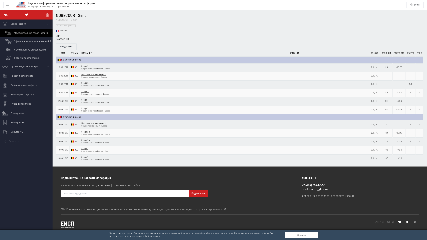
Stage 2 (85, 66)
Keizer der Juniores (71, 60)
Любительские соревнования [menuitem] (29, 50)
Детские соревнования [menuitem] (26, 58)
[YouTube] (47, 14)
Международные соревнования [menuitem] (30, 33)
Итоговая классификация (93, 75)
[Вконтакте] (6, 14)
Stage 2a (85, 132)
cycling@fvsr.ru (318, 189)
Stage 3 (85, 83)
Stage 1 (84, 100)
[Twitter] (26, 14)
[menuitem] (26, 41)
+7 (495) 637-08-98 (313, 185)
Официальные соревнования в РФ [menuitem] (32, 41)
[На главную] (21, 5)
